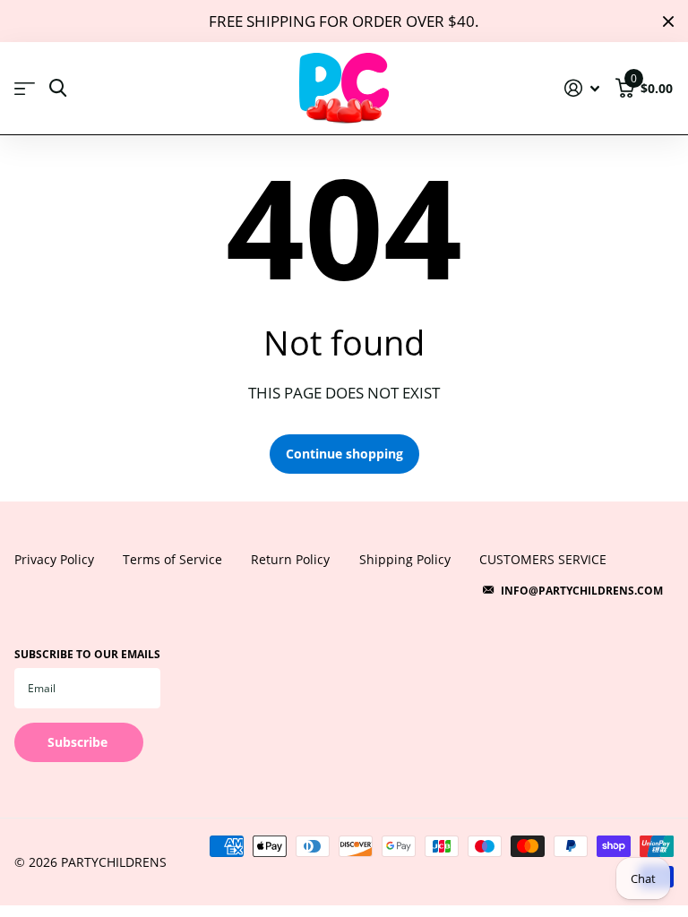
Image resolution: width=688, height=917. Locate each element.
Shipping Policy (405, 559)
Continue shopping (344, 453)
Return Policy (290, 559)
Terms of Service (172, 559)
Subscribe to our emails (87, 654)
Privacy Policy (54, 559)
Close (668, 21)
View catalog (24, 89)
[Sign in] (582, 88)
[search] (57, 88)
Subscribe (79, 741)
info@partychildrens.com (582, 590)
